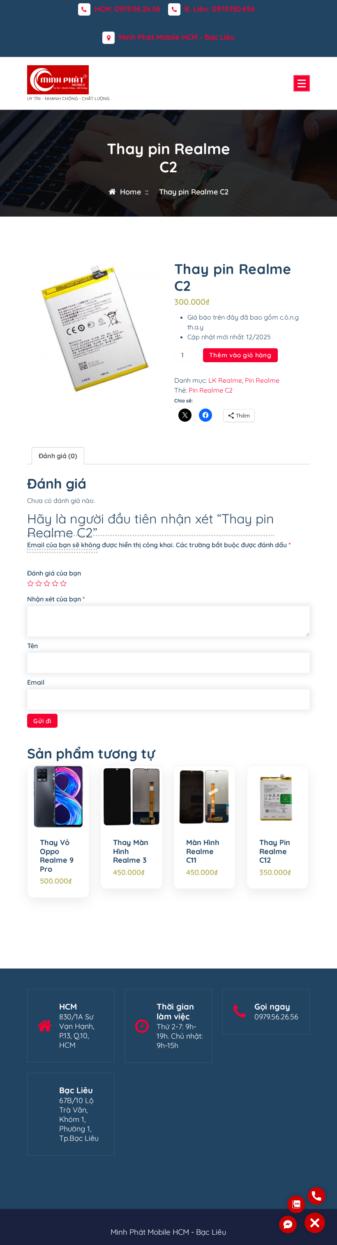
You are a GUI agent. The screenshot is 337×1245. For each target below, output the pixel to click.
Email (35, 682)
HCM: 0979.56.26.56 (127, 9)
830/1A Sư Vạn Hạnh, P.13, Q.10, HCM (76, 1031)
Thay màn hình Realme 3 (130, 851)
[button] (315, 1223)
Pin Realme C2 (211, 390)
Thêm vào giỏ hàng (240, 355)
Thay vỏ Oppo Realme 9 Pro (57, 855)
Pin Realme (262, 380)
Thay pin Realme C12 (274, 851)
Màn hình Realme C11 (202, 851)
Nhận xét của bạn (56, 599)
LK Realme (225, 380)
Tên (32, 646)
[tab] (58, 455)
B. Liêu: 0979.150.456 (220, 9)
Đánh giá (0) (58, 456)
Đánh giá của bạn (54, 573)
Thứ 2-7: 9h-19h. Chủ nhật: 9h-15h (180, 1036)
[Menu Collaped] (301, 83)
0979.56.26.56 (276, 1016)
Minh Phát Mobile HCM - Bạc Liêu (177, 37)
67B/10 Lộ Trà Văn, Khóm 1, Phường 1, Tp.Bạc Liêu (79, 1119)
